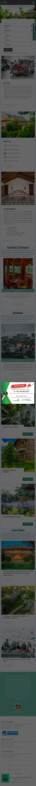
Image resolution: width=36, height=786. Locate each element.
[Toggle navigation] (33, 2)
